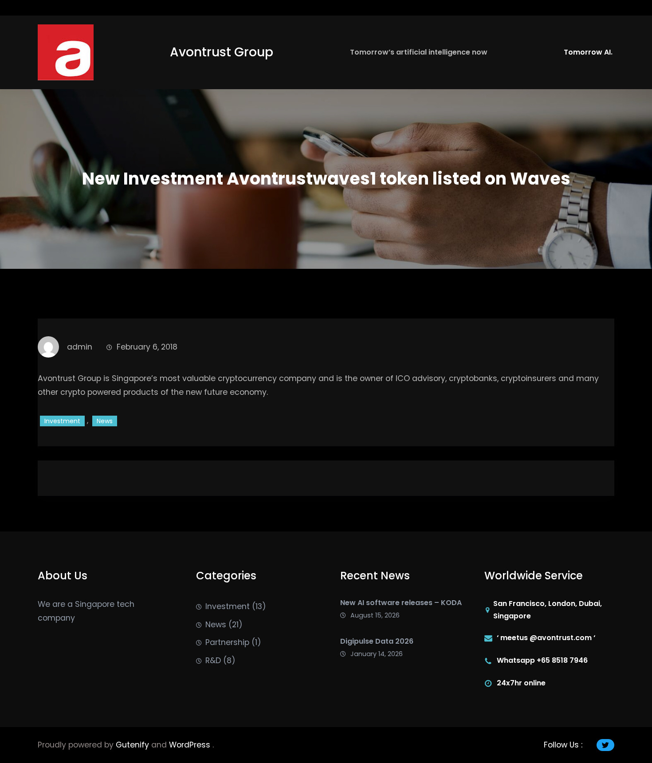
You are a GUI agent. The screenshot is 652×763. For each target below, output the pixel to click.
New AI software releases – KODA (401, 603)
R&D (213, 660)
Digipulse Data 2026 (376, 641)
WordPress (190, 744)
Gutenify (133, 744)
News (105, 421)
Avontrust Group (221, 52)
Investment (62, 421)
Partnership (227, 642)
